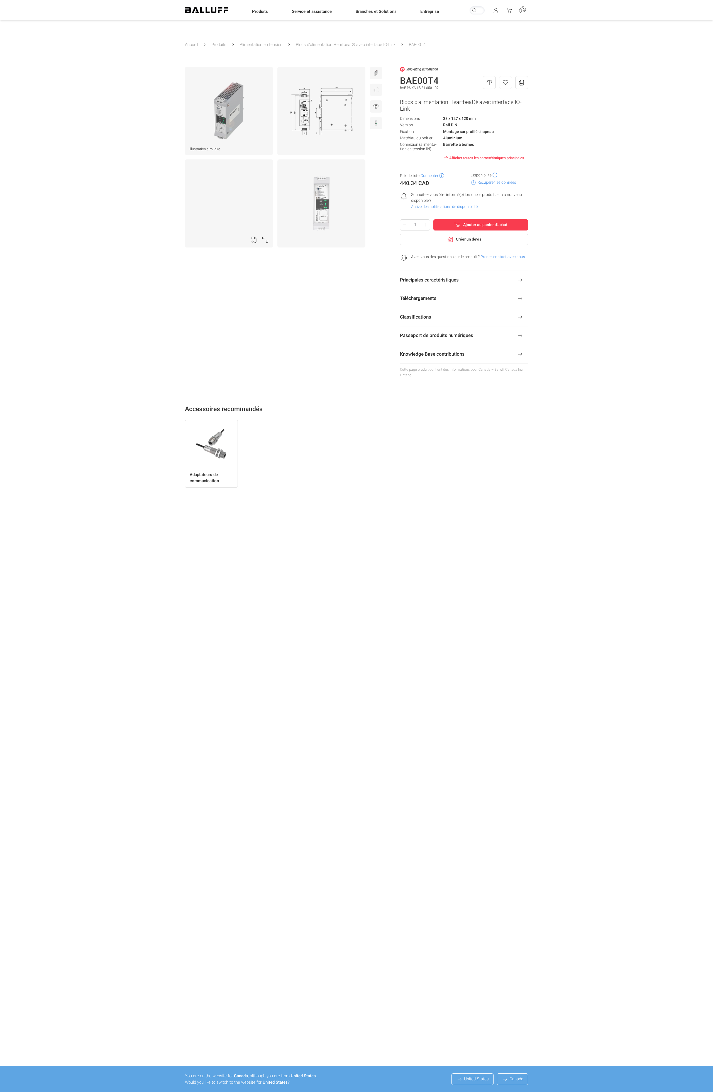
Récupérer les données (496, 182)
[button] (260, 11)
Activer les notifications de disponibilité (444, 206)
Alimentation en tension (261, 44)
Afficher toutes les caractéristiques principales (486, 158)
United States (476, 1078)
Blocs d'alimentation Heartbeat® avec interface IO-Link (345, 44)
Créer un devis (468, 239)
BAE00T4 (417, 44)
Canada (516, 1078)
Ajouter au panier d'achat (485, 224)
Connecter (429, 175)
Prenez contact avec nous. (503, 256)
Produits (218, 44)
